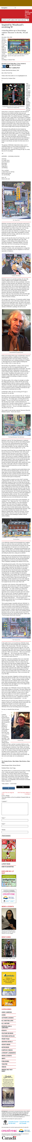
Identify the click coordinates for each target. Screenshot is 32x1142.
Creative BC (26, 1127)
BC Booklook (16, 3)
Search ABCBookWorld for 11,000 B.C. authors (28, 14)
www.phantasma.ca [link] (19, 756)
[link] (19, 756)
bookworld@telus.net (20, 1116)
